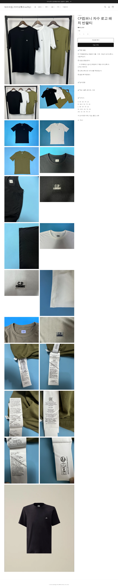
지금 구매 (96, 45)
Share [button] (81, 120)
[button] (105, 7)
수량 (79, 30)
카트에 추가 (95, 40)
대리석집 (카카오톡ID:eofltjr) (58, 584)
